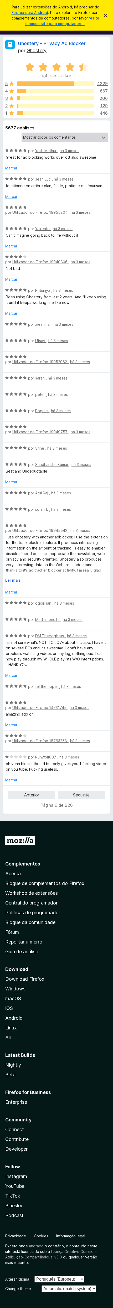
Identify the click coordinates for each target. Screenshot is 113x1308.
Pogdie (42, 411)
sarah (40, 378)
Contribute (17, 1139)
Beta (10, 1074)
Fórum (12, 932)
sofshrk (42, 509)
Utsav (40, 340)
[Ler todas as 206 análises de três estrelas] (55, 98)
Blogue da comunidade (30, 922)
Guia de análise (21, 951)
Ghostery (37, 50)
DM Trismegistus (50, 636)
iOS (9, 1008)
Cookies (41, 1236)
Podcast (14, 1215)
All (8, 1037)
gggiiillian (43, 603)
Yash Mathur (46, 150)
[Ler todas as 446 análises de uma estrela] (55, 113)
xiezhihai (43, 324)
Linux (11, 1027)
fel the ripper (47, 686)
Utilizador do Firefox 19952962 (40, 361)
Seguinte (81, 795)
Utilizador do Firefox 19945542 (40, 530)
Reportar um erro (23, 942)
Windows (15, 988)
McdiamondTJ (48, 619)
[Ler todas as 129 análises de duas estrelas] (55, 106)
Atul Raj (42, 493)
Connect (14, 1129)
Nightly (13, 1065)
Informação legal (70, 1236)
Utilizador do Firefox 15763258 (40, 740)
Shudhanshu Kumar (52, 464)
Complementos (22, 864)
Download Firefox (24, 979)
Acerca (13, 873)
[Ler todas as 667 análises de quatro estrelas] (55, 91)
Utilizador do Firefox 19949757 (40, 432)
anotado (36, 1246)
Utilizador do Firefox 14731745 (40, 707)
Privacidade (15, 1236)
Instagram (16, 1176)
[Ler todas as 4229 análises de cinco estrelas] (55, 83)
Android (14, 1018)
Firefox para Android (30, 12)
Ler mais (13, 580)
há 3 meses (69, 150)
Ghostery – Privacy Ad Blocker (52, 43)
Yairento (43, 228)
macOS (13, 998)
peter (40, 394)
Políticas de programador (32, 912)
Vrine (40, 448)
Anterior (31, 795)
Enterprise (16, 1102)
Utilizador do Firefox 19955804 (40, 212)
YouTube (14, 1186)
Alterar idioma (17, 1279)
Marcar (11, 168)
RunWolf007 (46, 757)
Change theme (18, 1288)
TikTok (12, 1196)
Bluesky (13, 1205)
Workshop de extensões (31, 893)
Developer (16, 1149)
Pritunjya (43, 290)
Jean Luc (43, 179)
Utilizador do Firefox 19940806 (40, 262)
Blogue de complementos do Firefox (44, 883)
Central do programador (31, 903)
